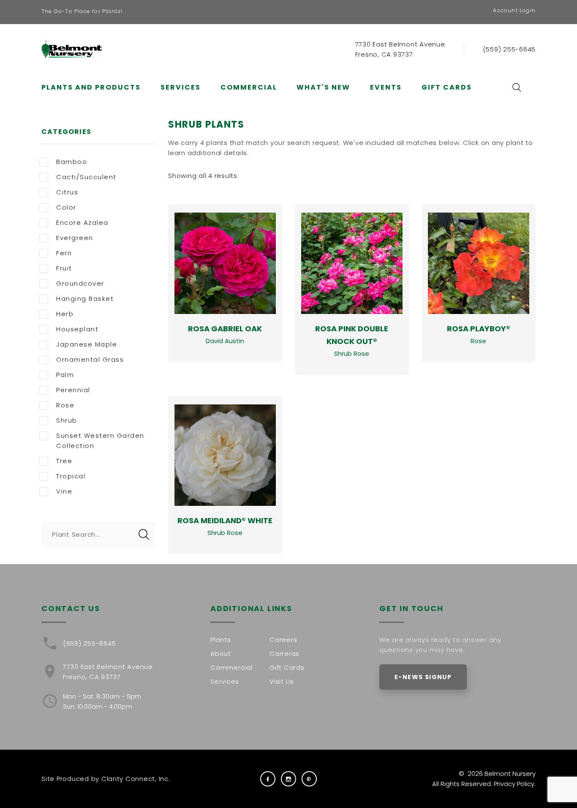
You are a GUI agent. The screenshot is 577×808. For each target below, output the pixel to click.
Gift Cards (447, 87)
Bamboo (71, 161)
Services (181, 87)
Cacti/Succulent (86, 176)
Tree (64, 460)
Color (66, 207)
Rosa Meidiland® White (224, 520)
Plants (220, 639)
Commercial (248, 87)
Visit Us (281, 681)
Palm (65, 374)
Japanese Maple (86, 344)
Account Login (514, 10)
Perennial (73, 389)
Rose (65, 405)
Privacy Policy (514, 783)
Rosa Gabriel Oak (225, 328)
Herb (64, 313)
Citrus (67, 192)
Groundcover (80, 283)
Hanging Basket (85, 298)
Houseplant (77, 329)
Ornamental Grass (90, 359)
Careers (283, 639)
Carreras (284, 653)
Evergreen (74, 237)
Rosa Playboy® (478, 328)
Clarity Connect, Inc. (135, 778)
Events (386, 87)
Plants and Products (91, 87)
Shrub (66, 420)
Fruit (64, 268)
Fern (64, 252)
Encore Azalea (82, 222)
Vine (64, 491)
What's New (323, 87)
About (220, 653)
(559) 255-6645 (509, 49)
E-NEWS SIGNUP (423, 677)
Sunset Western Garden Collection (100, 440)
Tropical (70, 476)
